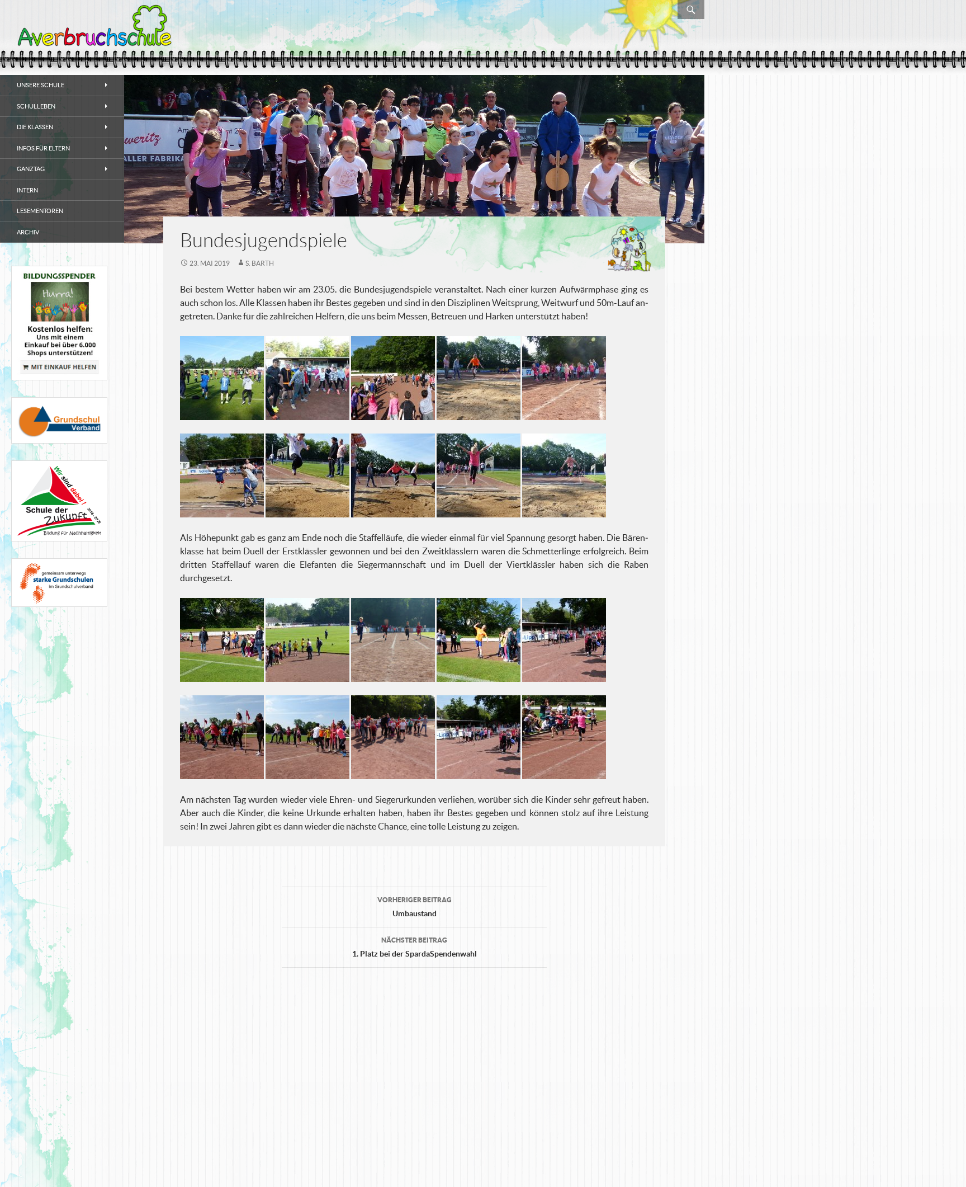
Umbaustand (414, 907)
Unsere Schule (40, 85)
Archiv (28, 232)
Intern (27, 190)
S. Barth (259, 263)
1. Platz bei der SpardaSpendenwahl (414, 947)
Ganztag (31, 169)
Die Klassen (35, 127)
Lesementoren (40, 211)
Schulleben (36, 106)
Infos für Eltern (43, 148)
